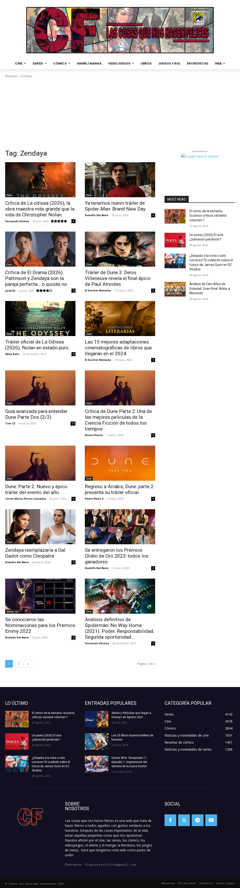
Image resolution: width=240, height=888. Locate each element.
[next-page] (28, 664)
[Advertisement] (120, 113)
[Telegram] (197, 820)
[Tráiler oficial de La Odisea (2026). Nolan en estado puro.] (40, 318)
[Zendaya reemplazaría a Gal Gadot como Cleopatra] (40, 526)
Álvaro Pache (94, 435)
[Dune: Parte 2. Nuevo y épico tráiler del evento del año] (40, 463)
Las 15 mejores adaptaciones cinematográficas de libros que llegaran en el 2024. (118, 347)
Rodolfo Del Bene (96, 215)
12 (73, 423)
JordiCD (10, 290)
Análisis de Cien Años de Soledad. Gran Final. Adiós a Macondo (209, 288)
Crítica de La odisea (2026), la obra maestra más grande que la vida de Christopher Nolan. (40, 209)
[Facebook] (170, 820)
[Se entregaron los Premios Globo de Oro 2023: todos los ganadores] (120, 526)
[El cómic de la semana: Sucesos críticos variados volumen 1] (175, 216)
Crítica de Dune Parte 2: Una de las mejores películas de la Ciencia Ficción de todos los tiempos (118, 420)
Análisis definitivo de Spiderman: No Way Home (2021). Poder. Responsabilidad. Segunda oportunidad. (119, 628)
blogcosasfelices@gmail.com (110, 865)
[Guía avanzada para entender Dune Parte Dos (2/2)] (40, 387)
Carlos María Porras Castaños (25, 498)
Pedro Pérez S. (94, 498)
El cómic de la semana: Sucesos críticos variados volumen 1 (208, 215)
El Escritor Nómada (98, 290)
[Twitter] (184, 820)
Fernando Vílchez (17, 221)
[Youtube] (211, 820)
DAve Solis (12, 354)
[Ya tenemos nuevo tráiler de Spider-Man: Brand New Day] (120, 179)
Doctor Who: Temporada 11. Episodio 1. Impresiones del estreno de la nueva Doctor (129, 762)
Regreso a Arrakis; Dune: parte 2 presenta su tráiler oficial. (119, 489)
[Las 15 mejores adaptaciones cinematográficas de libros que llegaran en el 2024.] (120, 318)
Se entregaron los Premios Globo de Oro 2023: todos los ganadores (116, 556)
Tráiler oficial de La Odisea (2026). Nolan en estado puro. (37, 345)
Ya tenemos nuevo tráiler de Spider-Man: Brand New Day (115, 206)
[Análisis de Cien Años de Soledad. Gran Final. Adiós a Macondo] (175, 289)
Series (10, 611)
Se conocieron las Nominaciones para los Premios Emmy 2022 (40, 625)
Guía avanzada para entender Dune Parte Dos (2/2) (36, 414)
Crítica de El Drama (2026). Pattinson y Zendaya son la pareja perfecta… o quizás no (36, 278)
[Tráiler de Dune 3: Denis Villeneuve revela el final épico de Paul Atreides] (120, 249)
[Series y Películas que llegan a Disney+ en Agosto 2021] (96, 719)
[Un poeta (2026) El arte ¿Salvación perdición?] (175, 240)
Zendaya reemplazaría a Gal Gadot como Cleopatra (35, 553)
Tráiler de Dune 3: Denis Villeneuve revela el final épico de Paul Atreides (117, 278)
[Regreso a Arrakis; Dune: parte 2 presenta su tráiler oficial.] (120, 463)
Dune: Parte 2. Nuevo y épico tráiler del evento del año (36, 489)
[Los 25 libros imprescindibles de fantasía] (96, 741)
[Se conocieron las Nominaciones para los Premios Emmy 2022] (40, 596)
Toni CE (10, 423)
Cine (9, 195)
